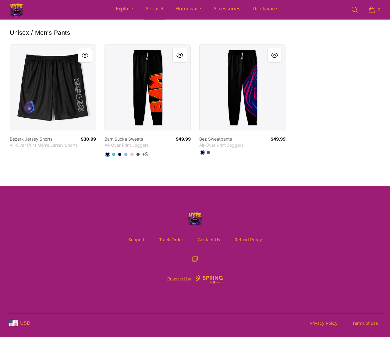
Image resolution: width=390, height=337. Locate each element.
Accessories (226, 8)
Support (136, 239)
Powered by (179, 278)
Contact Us (209, 239)
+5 (145, 154)
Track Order (171, 239)
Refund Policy (248, 239)
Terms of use (365, 323)
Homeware (188, 8)
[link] (53, 88)
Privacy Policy (324, 323)
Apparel (154, 8)
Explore (124, 8)
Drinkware (265, 8)
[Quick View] (85, 55)
